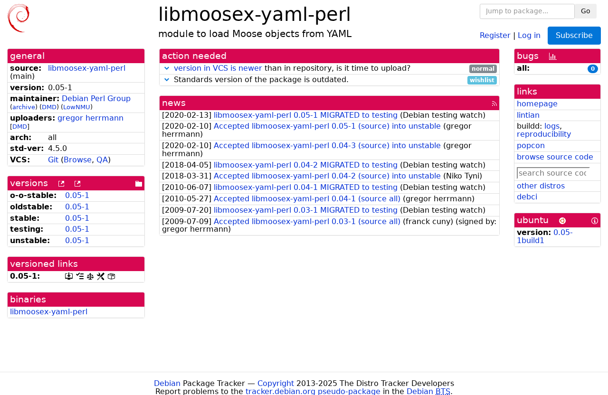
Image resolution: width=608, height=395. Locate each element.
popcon (531, 145)
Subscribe (574, 35)
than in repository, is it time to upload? (334, 69)
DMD (49, 107)
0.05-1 (77, 195)
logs (552, 126)
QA (102, 159)
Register (495, 34)
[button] (166, 68)
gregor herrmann (90, 117)
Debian (167, 383)
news (174, 102)
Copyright (275, 383)
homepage (537, 103)
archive (23, 107)
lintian (528, 115)
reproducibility (544, 134)
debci (527, 196)
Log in (529, 34)
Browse (78, 159)
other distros (541, 185)
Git (53, 159)
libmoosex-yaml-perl (86, 68)
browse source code (555, 156)
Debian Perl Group (96, 98)
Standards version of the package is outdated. (332, 80)
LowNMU (76, 107)
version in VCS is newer (218, 68)
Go (585, 11)
